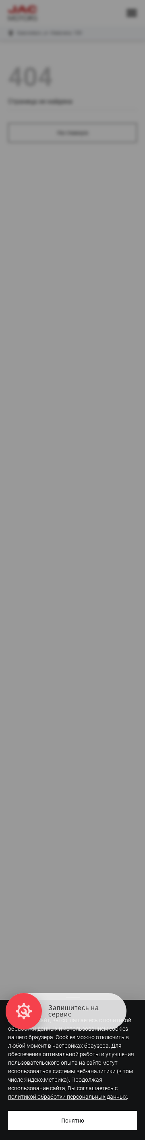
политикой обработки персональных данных (67, 1096)
